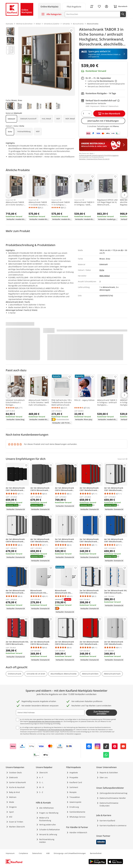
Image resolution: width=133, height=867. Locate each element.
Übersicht (43, 772)
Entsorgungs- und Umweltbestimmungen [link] (70, 853)
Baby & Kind (14, 792)
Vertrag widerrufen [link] (47, 824)
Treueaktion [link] (74, 797)
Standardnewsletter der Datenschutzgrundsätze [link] (44, 721)
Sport (11, 812)
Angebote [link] (73, 772)
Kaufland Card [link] (75, 782)
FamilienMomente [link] (77, 812)
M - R (41, 787)
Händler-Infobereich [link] (78, 832)
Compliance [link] (23, 853)
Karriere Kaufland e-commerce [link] (113, 825)
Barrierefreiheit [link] (96, 853)
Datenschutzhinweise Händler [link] (113, 798)
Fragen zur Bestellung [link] (48, 813)
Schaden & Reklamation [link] (49, 829)
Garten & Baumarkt (17, 782)
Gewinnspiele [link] (75, 802)
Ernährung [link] (74, 807)
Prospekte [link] (73, 777)
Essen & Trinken (16, 822)
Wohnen (12, 797)
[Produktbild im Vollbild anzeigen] (46, 61)
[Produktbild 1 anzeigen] (10, 31)
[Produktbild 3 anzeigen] (10, 50)
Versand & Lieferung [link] (48, 834)
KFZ (10, 817)
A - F (41, 777)
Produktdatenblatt (62, 419)
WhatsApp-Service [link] (77, 817)
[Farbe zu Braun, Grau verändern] (10, 106)
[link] (74, 6)
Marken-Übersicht (17, 826)
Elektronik (13, 777)
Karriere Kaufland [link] (107, 820)
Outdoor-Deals (15, 772)
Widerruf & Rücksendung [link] (45, 819)
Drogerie (13, 807)
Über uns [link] (104, 777)
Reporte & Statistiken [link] (109, 772)
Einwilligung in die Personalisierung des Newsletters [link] (55, 730)
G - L (41, 782)
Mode (11, 802)
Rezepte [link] (73, 792)
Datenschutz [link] (37, 853)
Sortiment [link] (73, 787)
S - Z (41, 792)
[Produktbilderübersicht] (10, 61)
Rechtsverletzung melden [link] (46, 840)
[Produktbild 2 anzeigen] (10, 41)
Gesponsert (9, 200)
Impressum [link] (10, 853)
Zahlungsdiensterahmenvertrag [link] (113, 793)
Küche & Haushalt (17, 787)
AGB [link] (47, 853)
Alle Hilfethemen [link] (46, 808)
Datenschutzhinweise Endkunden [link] (109, 804)
